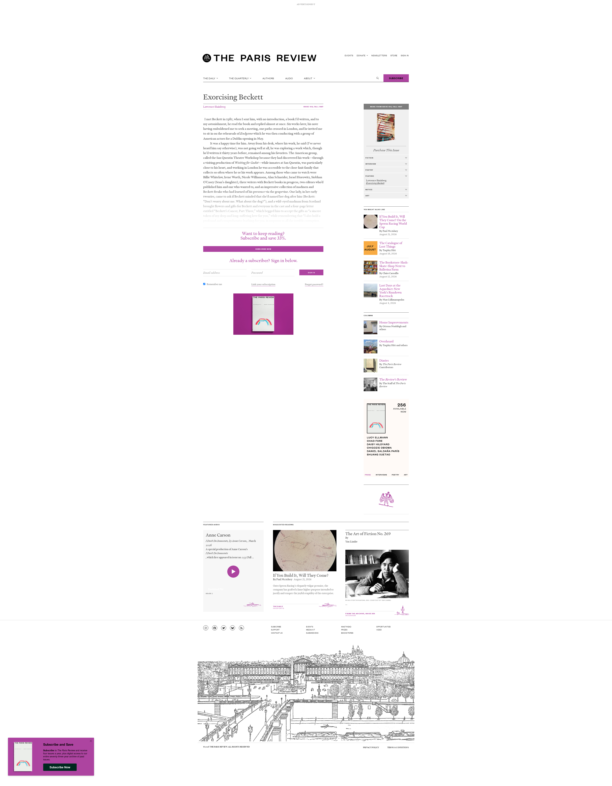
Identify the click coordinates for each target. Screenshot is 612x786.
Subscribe (396, 78)
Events (349, 55)
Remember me (214, 284)
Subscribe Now (60, 767)
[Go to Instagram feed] (205, 628)
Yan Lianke (351, 541)
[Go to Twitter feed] (223, 628)
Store (394, 55)
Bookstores (347, 632)
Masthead (346, 626)
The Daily (209, 78)
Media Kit (310, 629)
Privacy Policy (371, 747)
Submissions (312, 632)
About (308, 78)
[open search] (377, 78)
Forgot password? (314, 284)
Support (275, 629)
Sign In (405, 55)
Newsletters (379, 55)
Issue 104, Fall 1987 (313, 106)
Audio (289, 78)
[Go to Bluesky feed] (232, 628)
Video (379, 629)
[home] (259, 59)
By (346, 537)
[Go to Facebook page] (214, 628)
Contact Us (277, 632)
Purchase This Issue (386, 150)
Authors (268, 78)
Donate (361, 55)
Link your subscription (263, 284)
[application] (233, 587)
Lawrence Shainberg (214, 106)
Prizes (344, 629)
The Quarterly (239, 78)
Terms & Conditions (398, 747)
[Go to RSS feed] (241, 628)
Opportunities (383, 626)
